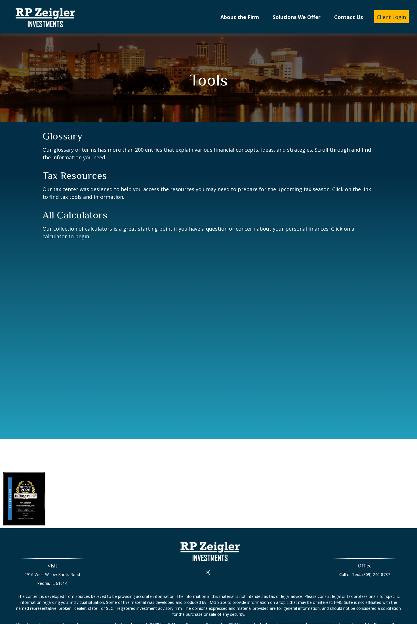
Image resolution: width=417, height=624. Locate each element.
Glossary (62, 136)
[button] (240, 17)
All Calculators (75, 215)
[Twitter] (208, 572)
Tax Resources (75, 175)
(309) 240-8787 (376, 574)
